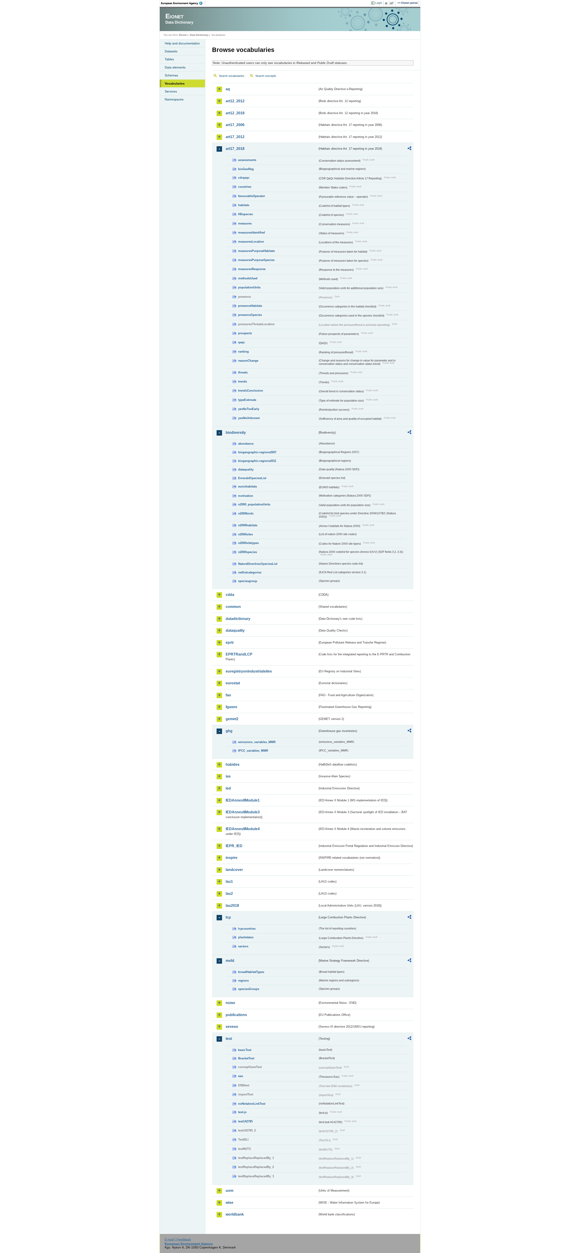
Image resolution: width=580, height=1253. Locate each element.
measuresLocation (251, 241)
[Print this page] (386, 3)
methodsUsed (247, 278)
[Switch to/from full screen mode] (392, 3)
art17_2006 (235, 125)
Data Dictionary (199, 35)
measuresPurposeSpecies (256, 260)
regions (243, 980)
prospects (245, 333)
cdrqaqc (243, 177)
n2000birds (246, 513)
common (233, 607)
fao (228, 695)
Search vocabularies (231, 76)
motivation (245, 495)
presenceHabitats (250, 305)
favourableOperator (251, 196)
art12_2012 (235, 101)
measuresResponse (252, 269)
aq (228, 89)
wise (229, 1202)
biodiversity (236, 432)
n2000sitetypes (248, 543)
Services (171, 91)
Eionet (183, 35)
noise (230, 1003)
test (229, 1039)
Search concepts (265, 76)
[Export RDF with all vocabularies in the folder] (409, 149)
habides (232, 764)
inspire (231, 858)
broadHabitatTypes (251, 972)
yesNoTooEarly (248, 409)
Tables (169, 59)
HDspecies (245, 214)
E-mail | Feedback (178, 1239)
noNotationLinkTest (251, 1103)
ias (228, 776)
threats (243, 372)
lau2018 (232, 905)
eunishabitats (247, 486)
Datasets (171, 51)
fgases (231, 707)
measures (245, 223)
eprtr (230, 642)
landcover (234, 870)
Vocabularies (175, 83)
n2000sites (245, 534)
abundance (246, 443)
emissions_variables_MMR (257, 742)
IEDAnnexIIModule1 (243, 800)
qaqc (241, 342)
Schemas (171, 75)
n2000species (247, 552)
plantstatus (246, 937)
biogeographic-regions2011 (257, 461)
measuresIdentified (251, 232)
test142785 (245, 1121)
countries (244, 186)
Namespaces (174, 99)
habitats (243, 205)
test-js (242, 1112)
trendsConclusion (250, 390)
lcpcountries (247, 928)
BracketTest (246, 1058)
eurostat (233, 683)
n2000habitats (247, 525)
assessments (247, 160)
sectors (243, 946)
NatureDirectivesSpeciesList (257, 564)
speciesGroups (248, 989)
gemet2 (232, 719)
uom (229, 1190)
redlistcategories (249, 572)
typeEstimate (247, 400)
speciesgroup (247, 581)
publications (236, 1015)
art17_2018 (235, 149)
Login (378, 3)
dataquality (246, 469)
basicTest (244, 1050)
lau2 (229, 893)
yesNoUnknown (249, 418)
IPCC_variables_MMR (253, 750)
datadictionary (238, 619)
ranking (243, 351)
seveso (232, 1027)
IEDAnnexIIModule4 (243, 829)
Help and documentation (182, 43)
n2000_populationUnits (254, 504)
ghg (229, 731)
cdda (230, 595)
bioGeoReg (246, 169)
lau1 (229, 881)
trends (242, 381)
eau (240, 1076)
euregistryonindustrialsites (249, 671)
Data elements (175, 67)
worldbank (235, 1214)
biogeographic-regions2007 (257, 452)
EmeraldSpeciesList (252, 478)
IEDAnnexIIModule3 (243, 812)
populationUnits (249, 287)
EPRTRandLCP (239, 654)
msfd (230, 961)
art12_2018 (235, 113)
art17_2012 (235, 137)
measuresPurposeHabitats (256, 251)
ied (228, 788)
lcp (228, 917)
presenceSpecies (250, 315)
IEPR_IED (234, 846)
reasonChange (248, 360)
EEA (183, 3)
